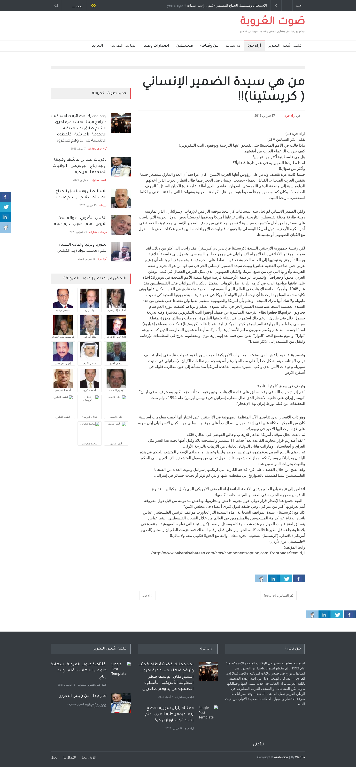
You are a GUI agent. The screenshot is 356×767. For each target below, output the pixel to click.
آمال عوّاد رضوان (116, 310)
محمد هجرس (89, 443)
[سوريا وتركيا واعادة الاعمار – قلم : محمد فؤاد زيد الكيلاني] (121, 251)
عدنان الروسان (90, 416)
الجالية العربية (123, 46)
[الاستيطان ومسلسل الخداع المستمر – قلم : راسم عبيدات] (121, 198)
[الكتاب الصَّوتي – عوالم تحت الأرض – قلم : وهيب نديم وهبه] (121, 225)
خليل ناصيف (116, 416)
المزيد (97, 46)
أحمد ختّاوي (89, 390)
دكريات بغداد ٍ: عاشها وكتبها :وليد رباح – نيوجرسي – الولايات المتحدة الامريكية (79, 166)
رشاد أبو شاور (89, 336)
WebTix (300, 757)
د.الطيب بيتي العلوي (63, 336)
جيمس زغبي (63, 310)
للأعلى (258, 744)
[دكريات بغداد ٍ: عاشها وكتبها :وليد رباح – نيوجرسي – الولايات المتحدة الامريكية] (121, 166)
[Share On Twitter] (286, 578)
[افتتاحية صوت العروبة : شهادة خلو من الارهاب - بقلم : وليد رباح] (121, 671)
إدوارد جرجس (63, 363)
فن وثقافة (209, 46)
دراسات (233, 46)
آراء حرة (254, 46)
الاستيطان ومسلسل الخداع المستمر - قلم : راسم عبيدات (227, 6)
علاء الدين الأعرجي (116, 336)
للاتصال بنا (69, 757)
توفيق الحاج (116, 363)
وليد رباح (89, 310)
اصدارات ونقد (156, 46)
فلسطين (184, 46)
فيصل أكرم (90, 363)
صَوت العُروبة (272, 22)
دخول (54, 757)
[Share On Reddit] (261, 578)
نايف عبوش (116, 443)
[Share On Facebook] (299, 578)
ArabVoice (281, 757)
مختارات (92, 148)
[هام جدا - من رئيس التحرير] (121, 703)
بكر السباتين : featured (279, 595)
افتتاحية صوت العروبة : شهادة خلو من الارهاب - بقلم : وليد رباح (79, 670)
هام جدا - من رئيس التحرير (83, 696)
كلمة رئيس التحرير (285, 46)
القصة (104, 180)
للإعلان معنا (89, 757)
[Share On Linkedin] (274, 578)
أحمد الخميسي (63, 390)
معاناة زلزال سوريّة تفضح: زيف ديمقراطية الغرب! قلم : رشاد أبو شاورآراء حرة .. (168, 714)
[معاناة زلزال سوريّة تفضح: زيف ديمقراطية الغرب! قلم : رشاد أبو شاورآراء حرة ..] (208, 715)
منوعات (103, 205)
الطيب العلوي (62, 416)
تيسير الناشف (116, 390)
